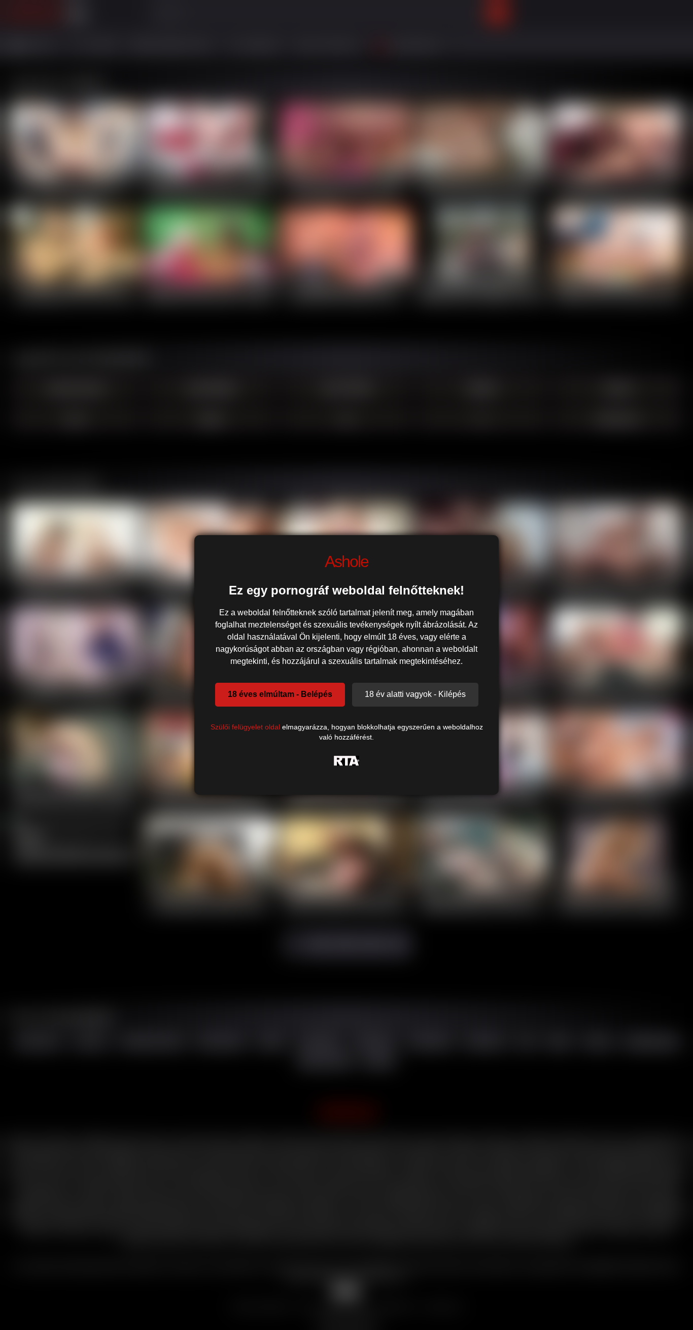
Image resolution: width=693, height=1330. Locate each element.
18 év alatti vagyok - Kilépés (415, 694)
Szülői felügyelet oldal (245, 727)
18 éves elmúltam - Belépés (280, 694)
